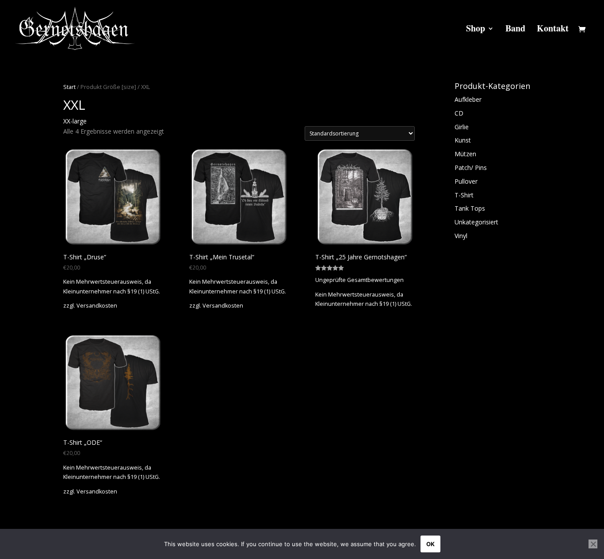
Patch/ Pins (471, 167)
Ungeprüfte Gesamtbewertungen (359, 280)
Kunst (463, 140)
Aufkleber (468, 99)
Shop (475, 30)
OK (430, 543)
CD (459, 113)
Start (69, 87)
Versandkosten (96, 305)
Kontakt (553, 30)
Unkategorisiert (476, 222)
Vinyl (461, 235)
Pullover (466, 181)
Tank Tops (470, 208)
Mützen (465, 154)
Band (515, 30)
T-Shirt (464, 195)
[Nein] (593, 544)
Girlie (462, 127)
